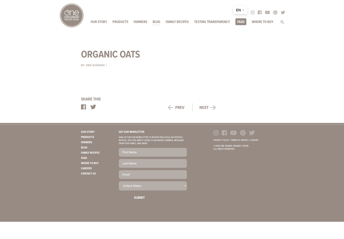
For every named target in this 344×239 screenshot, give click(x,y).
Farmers (140, 22)
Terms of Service (240, 140)
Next (204, 108)
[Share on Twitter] (93, 107)
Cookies (254, 140)
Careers (86, 168)
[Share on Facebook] (83, 107)
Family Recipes (177, 22)
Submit (139, 198)
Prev (179, 108)
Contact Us (88, 174)
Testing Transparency (212, 22)
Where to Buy (262, 22)
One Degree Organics (71, 15)
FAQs (241, 22)
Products (120, 22)
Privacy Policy (221, 140)
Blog (156, 22)
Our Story (99, 22)
